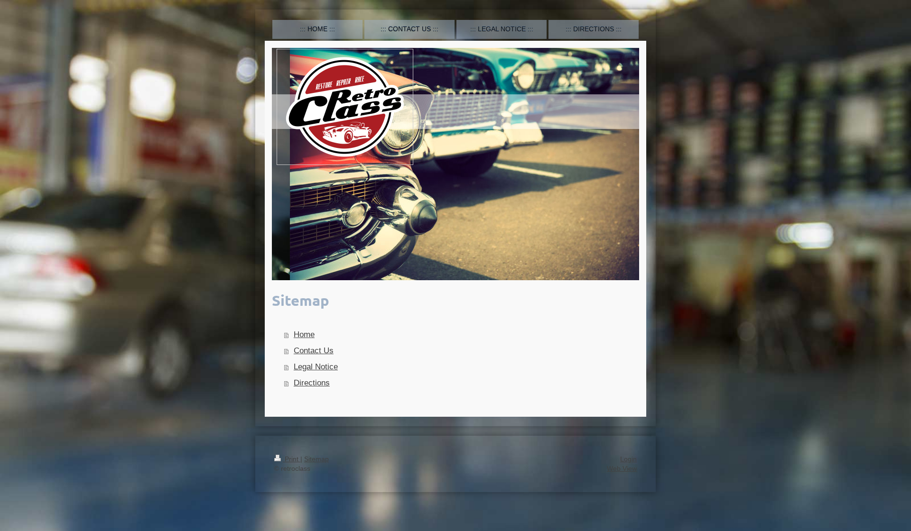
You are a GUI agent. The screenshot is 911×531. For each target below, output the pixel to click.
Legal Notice (316, 366)
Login (628, 459)
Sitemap (316, 459)
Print (291, 459)
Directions (312, 382)
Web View (622, 468)
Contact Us (314, 350)
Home (304, 334)
